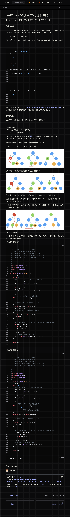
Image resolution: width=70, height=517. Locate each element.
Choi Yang (17, 477)
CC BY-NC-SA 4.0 (44, 484)
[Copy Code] (61, 51)
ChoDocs (15, 486)
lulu (10, 232)
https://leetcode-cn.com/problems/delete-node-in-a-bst (44, 107)
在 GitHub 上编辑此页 (13, 495)
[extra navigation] (66, 2)
